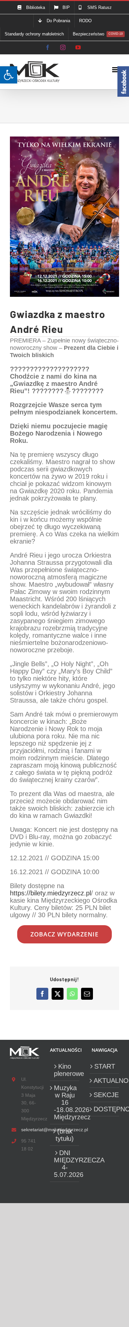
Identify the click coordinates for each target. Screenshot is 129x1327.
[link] (8, 74)
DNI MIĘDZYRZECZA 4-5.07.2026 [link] (65, 1163)
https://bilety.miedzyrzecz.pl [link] (50, 893)
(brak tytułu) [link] (65, 1135)
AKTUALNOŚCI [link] (105, 1080)
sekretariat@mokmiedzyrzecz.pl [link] (30, 1129)
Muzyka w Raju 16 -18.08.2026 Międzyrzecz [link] (65, 1102)
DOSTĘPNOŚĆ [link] (105, 1109)
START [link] (104, 1066)
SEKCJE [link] (105, 1094)
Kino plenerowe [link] (65, 1070)
